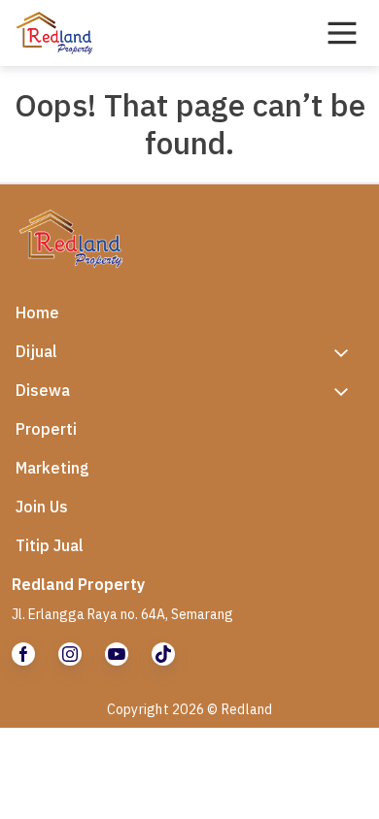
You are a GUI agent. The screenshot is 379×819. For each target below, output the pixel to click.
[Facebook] (23, 654)
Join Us (42, 506)
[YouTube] (116, 654)
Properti (46, 429)
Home (37, 312)
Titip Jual (50, 545)
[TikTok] (163, 654)
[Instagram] (70, 654)
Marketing (52, 467)
